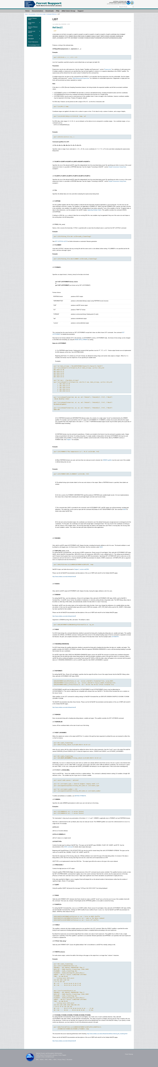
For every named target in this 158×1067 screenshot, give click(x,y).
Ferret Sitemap (129, 1054)
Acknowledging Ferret (34, 45)
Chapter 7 (69, 439)
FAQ (57, 11)
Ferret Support (62, 1055)
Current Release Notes (32, 19)
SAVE (124, 509)
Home (27, 11)
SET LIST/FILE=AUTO (61, 241)
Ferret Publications (33, 42)
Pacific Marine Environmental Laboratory (47, 1055)
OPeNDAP (30, 38)
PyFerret (30, 35)
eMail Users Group (68, 11)
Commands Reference (52, 14)
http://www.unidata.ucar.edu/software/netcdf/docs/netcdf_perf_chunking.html (107, 1033)
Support (80, 11)
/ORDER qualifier (107, 460)
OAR (46, 1059)
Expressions (108, 69)
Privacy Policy (61, 1059)
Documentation (37, 11)
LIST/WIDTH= (115, 636)
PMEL (50, 1059)
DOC (37, 1059)
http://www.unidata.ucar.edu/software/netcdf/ (64, 576)
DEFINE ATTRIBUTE (80, 795)
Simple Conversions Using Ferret (117, 167)
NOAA (41, 1059)
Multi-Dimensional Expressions (81, 78)
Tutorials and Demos (31, 32)
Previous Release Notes (32, 27)
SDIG (54, 1059)
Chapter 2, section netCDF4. (81, 569)
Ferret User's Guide (41, 14)
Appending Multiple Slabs (94, 210)
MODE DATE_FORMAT (81, 339)
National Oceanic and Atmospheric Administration (49, 1053)
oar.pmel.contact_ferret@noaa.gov (45, 1057)
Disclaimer (69, 1059)
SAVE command (68, 847)
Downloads (50, 11)
